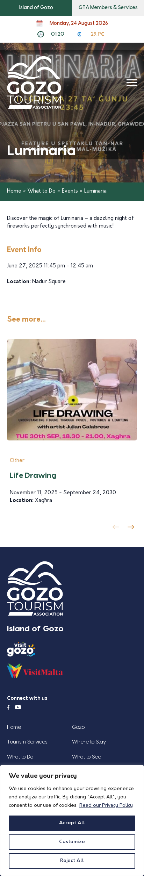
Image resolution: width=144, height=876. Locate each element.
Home (14, 191)
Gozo (78, 727)
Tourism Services (27, 742)
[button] (132, 529)
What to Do (42, 191)
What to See (86, 757)
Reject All (72, 860)
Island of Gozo (36, 7)
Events (70, 191)
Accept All (72, 823)
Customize (72, 842)
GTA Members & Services (108, 7)
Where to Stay (89, 742)
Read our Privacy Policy (106, 805)
